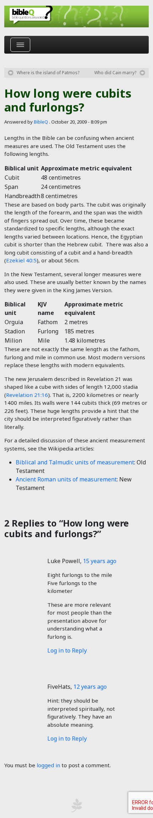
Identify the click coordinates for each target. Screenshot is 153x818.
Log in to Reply (67, 650)
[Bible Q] (76, 16)
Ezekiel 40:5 (21, 260)
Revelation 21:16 (27, 394)
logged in (48, 765)
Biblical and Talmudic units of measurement (75, 462)
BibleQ (41, 122)
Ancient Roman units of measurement (66, 479)
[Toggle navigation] (20, 45)
